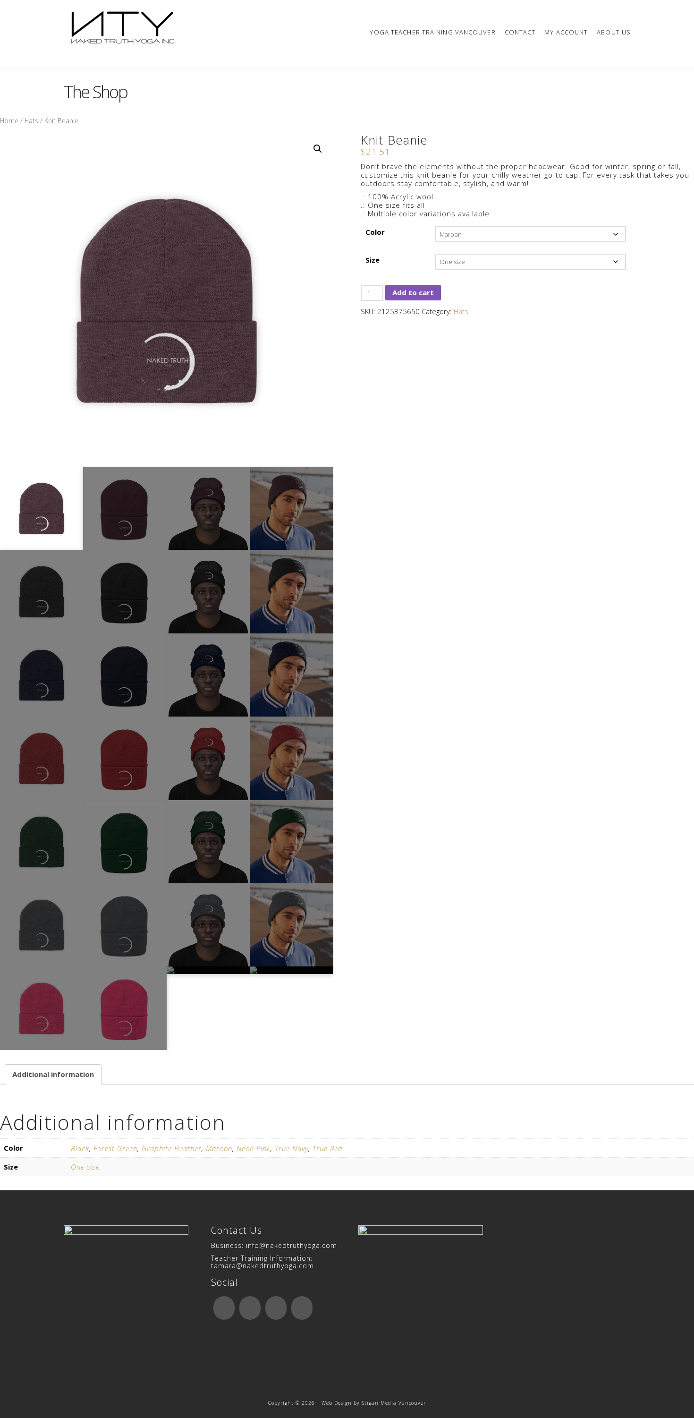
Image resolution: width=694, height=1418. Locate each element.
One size (85, 1166)
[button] (317, 148)
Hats (31, 120)
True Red (328, 1148)
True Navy (291, 1148)
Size (372, 260)
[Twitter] (250, 1308)
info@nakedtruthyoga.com (291, 1245)
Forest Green (115, 1148)
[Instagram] (276, 1308)
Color (375, 232)
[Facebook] (224, 1308)
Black (80, 1148)
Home (9, 120)
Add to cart (413, 292)
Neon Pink (254, 1148)
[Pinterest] (302, 1308)
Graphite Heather (172, 1148)
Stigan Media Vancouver (394, 1403)
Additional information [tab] (53, 1074)
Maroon (219, 1148)
